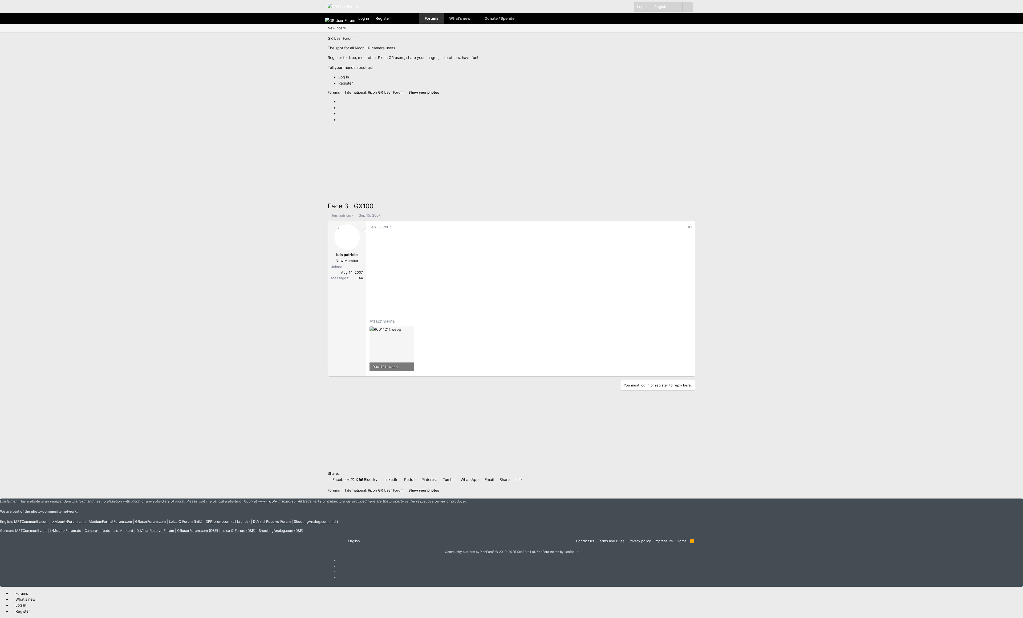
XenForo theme (548, 552)
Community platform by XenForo (490, 552)
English (353, 541)
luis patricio (341, 215)
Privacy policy (639, 541)
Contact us (585, 541)
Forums (432, 18)
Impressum (664, 541)
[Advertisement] (487, 163)
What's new (459, 18)
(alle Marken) (108, 530)
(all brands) (228, 521)
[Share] (682, 227)
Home (682, 541)
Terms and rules (611, 541)
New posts (337, 28)
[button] (687, 7)
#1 (690, 227)
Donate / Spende (499, 18)
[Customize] (677, 7)
